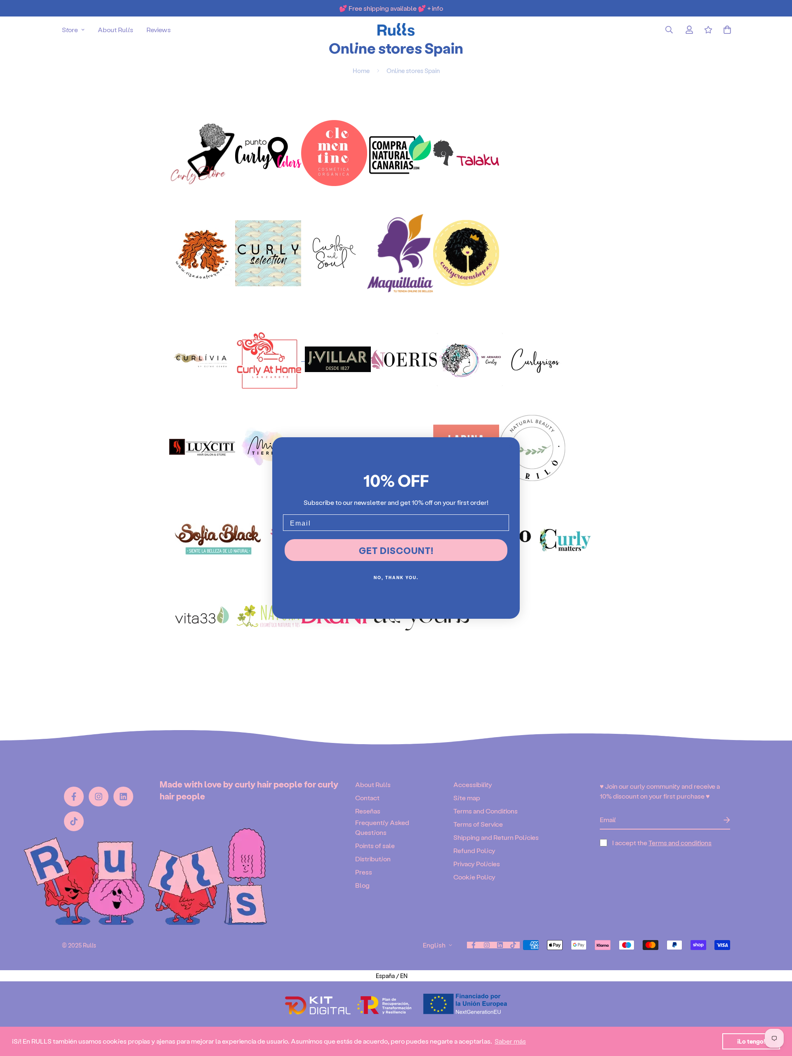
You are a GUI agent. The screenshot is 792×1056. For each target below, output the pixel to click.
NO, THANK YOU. (396, 577)
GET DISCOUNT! (396, 550)
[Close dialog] (511, 446)
